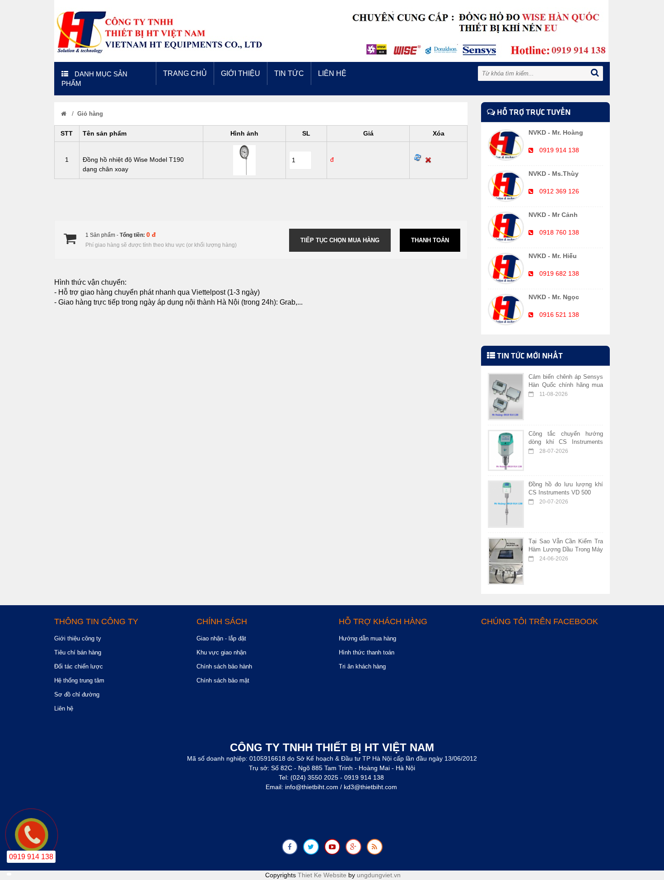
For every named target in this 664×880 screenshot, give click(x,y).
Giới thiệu (240, 73)
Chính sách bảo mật (222, 680)
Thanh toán (430, 240)
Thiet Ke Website (322, 875)
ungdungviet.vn (379, 875)
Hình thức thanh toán (366, 652)
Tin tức (289, 73)
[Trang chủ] (63, 113)
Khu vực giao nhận (221, 652)
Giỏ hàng (90, 113)
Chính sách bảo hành (224, 666)
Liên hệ (332, 73)
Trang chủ (185, 73)
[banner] (331, 30)
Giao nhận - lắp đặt (221, 638)
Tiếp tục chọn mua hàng (339, 240)
